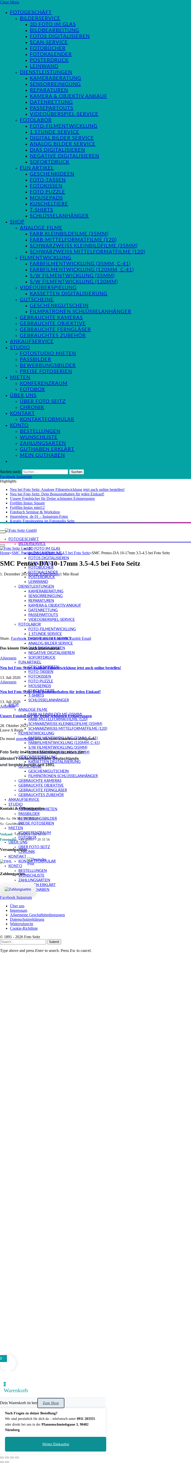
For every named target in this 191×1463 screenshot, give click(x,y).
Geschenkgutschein (59, 305)
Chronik (32, 407)
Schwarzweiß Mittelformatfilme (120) (87, 251)
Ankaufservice (32, 341)
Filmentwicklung (45, 257)
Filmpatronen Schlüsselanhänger (80, 311)
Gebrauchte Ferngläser (55, 329)
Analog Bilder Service (63, 144)
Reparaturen (49, 90)
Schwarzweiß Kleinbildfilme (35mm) (84, 245)
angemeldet (25, 738)
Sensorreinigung (55, 84)
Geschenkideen (52, 174)
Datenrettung (51, 102)
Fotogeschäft (31, 12)
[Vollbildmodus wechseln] (7, 1457)
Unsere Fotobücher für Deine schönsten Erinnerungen (52, 498)
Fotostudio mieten (48, 353)
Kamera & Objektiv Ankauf (68, 96)
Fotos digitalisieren (60, 36)
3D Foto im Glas (53, 24)
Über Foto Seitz (43, 401)
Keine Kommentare (44, 574)
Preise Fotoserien (46, 371)
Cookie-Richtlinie (24, 928)
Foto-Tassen (48, 180)
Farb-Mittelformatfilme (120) (73, 239)
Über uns (23, 395)
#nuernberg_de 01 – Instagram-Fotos (39, 516)
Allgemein (8, 658)
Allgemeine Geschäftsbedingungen (37, 915)
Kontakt (22, 413)
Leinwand (44, 66)
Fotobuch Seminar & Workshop (35, 512)
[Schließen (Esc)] (17, 1457)
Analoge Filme (41, 227)
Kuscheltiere (49, 203)
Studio (20, 347)
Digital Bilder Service (62, 138)
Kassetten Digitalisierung (68, 293)
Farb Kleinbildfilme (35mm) (69, 233)
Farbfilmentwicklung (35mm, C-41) (80, 263)
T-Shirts (41, 209)
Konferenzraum (44, 383)
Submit (54, 942)
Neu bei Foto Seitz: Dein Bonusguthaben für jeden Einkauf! (57, 494)
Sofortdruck (49, 162)
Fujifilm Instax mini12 (27, 507)
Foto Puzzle (47, 191)
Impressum (18, 910)
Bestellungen (40, 431)
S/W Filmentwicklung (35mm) (72, 275)
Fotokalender (51, 54)
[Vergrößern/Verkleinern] (2, 1457)
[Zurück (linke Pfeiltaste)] (2, 1462)
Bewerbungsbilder (48, 365)
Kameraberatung (55, 78)
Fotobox (32, 389)
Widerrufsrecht (21, 924)
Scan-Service (49, 42)
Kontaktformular (47, 419)
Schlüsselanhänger (59, 215)
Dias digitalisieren (57, 150)
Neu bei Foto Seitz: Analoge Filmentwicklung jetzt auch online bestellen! (67, 489)
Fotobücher (48, 48)
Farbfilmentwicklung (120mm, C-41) (82, 269)
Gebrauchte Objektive (53, 323)
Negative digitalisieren (64, 156)
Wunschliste (39, 437)
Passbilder (35, 359)
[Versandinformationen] (12, 861)
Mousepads (46, 197)
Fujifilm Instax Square (27, 503)
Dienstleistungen (46, 72)
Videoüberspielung (48, 287)
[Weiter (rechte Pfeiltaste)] (7, 1462)
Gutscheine (37, 299)
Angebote (7, 706)
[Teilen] (12, 1457)
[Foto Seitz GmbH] (21, 530)
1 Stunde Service (54, 132)
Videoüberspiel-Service (64, 114)
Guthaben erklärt (47, 449)
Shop (17, 221)
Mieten (20, 377)
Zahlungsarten (43, 443)
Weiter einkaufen (55, 1444)
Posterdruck (49, 60)
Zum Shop (51, 1403)
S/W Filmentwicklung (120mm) (74, 281)
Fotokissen (46, 185)
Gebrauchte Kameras (51, 317)
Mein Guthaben (42, 455)
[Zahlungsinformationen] (18, 889)
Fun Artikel (37, 168)
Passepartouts (51, 108)
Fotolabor (36, 120)
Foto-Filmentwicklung (63, 126)
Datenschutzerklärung (27, 919)
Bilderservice (40, 18)
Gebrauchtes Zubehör (53, 335)
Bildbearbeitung (54, 30)
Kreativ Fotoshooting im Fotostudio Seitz (42, 521)
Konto (19, 425)
